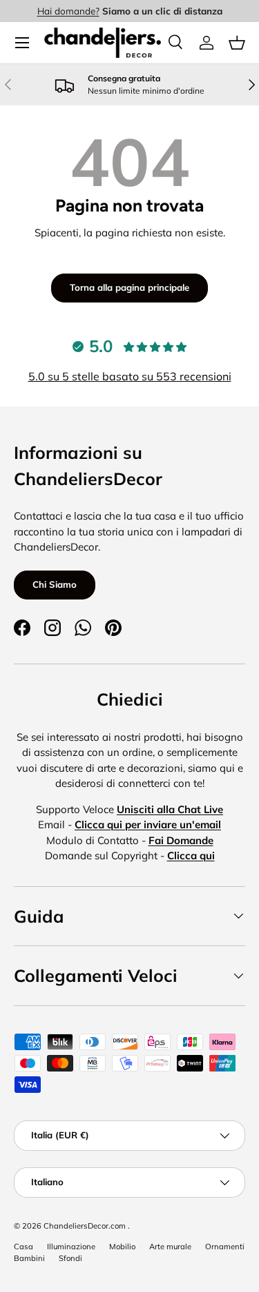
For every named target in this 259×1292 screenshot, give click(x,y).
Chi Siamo (54, 584)
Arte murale (170, 1246)
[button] (237, 43)
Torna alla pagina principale (129, 287)
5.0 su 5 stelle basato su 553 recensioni (129, 376)
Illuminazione (71, 1246)
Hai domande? (68, 11)
